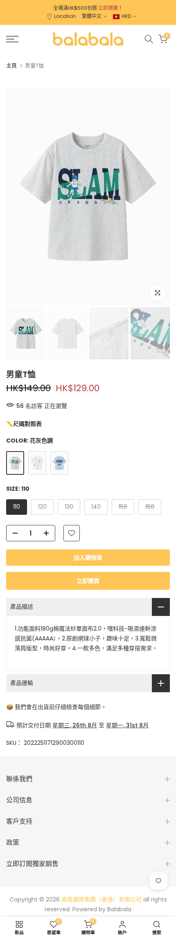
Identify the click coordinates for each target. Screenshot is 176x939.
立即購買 (88, 581)
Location (65, 16)
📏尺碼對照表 (24, 424)
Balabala (119, 909)
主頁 (11, 65)
